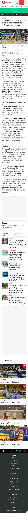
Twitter (7, 14)
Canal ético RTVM (14, 497)
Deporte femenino (7, 227)
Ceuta (10, 238)
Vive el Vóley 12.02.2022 (13, 391)
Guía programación (14, 468)
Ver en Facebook (3, 451)
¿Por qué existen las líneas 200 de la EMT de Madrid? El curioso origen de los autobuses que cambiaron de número (5, 274)
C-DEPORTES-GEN (14, 10)
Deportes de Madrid (18, 225)
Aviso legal (14, 505)
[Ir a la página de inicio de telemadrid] (8, 2)
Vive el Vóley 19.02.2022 (13, 371)
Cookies (14, 507)
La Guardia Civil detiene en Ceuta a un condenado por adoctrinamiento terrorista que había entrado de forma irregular (5, 297)
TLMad (11, 6)
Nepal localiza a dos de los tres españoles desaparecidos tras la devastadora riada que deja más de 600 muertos (5, 286)
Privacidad (14, 502)
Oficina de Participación (14, 499)
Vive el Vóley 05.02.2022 (13, 412)
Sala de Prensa (14, 476)
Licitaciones (14, 494)
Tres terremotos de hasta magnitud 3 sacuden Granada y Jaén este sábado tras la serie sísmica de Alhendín (5, 252)
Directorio (14, 484)
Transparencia (14, 481)
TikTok (16, 14)
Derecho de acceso (14, 489)
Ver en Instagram (11, 450)
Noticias (4, 6)
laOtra (14, 465)
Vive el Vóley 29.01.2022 (14, 433)
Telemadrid (14, 460)
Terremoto (12, 250)
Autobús (11, 272)
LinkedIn (21, 14)
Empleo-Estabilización (14, 491)
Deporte (10, 225)
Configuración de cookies (14, 510)
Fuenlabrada (13, 262)
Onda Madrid (18, 6)
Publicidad (14, 486)
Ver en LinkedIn (20, 450)
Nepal (10, 283)
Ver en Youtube (24, 450)
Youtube (25, 14)
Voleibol (5, 18)
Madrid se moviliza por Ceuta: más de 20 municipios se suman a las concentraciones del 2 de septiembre (5, 241)
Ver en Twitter (7, 451)
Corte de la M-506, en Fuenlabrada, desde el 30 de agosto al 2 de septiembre (5, 264)
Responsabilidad (14, 478)
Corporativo (14, 474)
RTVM (14, 455)
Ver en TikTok (16, 451)
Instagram (11, 14)
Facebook (2, 14)
